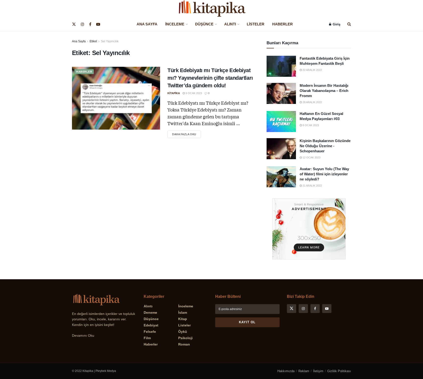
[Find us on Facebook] (90, 24)
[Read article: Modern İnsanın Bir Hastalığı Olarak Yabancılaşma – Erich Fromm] (281, 93)
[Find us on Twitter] (74, 24)
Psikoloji (185, 338)
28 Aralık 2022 (312, 102)
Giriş (336, 24)
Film (147, 338)
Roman (184, 344)
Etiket (93, 41)
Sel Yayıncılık (109, 41)
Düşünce (204, 24)
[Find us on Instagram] (82, 24)
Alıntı (230, 24)
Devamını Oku (83, 335)
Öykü (182, 332)
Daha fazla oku (186, 133)
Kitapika (173, 93)
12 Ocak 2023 (311, 157)
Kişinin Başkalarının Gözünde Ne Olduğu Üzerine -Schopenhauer (325, 146)
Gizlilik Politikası (339, 371)
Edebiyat (151, 325)
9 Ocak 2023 (193, 93)
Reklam (303, 371)
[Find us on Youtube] (98, 24)
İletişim (318, 371)
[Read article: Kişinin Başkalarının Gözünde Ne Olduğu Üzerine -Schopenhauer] (281, 148)
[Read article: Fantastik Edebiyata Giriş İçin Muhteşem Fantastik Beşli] (281, 66)
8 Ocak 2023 (310, 125)
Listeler (255, 24)
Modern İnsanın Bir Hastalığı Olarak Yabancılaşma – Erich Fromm (324, 90)
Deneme (150, 312)
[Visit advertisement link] (309, 228)
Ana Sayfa (147, 24)
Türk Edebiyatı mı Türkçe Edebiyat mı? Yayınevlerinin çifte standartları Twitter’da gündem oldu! (210, 78)
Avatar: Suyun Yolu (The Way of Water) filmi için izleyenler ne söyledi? (324, 174)
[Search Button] (349, 24)
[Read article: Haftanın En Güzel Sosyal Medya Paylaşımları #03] (281, 121)
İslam (182, 312)
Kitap (182, 319)
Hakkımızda (285, 371)
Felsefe (150, 332)
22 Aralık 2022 (312, 69)
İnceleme (174, 24)
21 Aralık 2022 (312, 185)
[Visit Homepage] (211, 8)
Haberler (282, 24)
